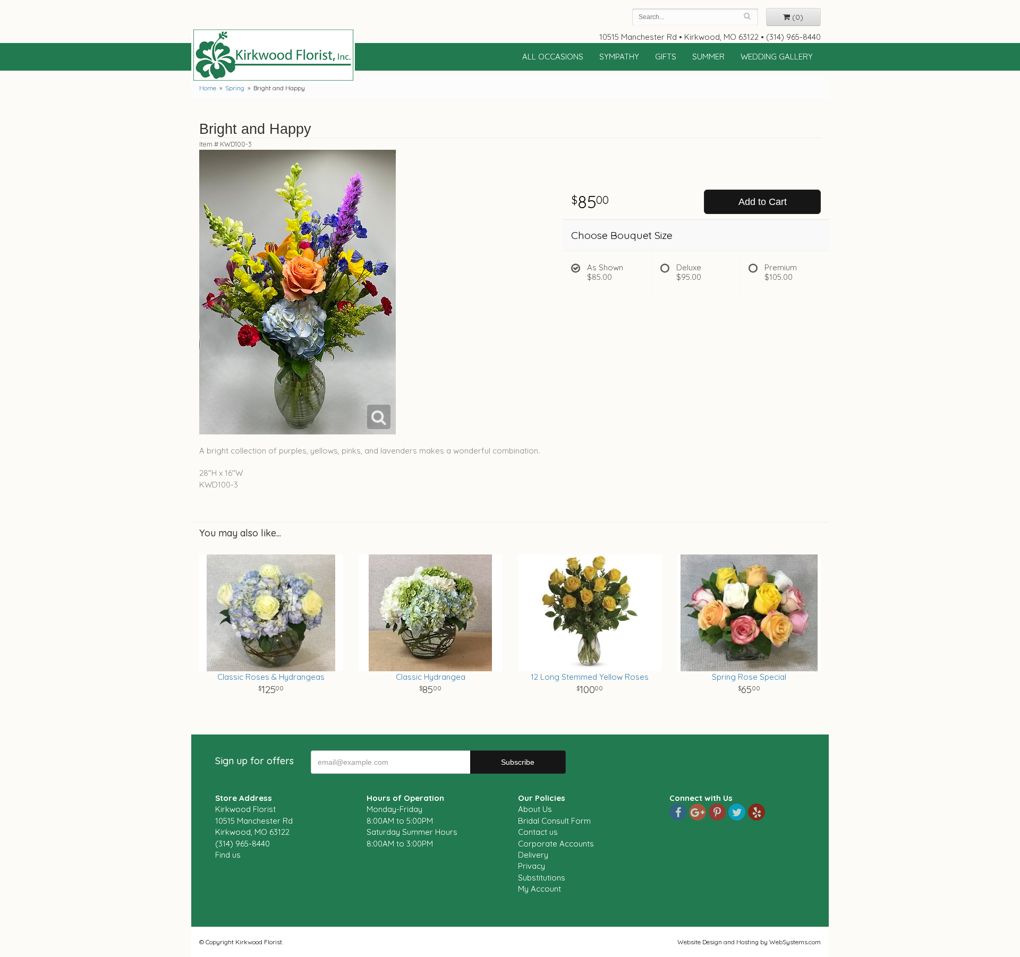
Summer (708, 57)
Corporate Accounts (556, 844)
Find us (228, 855)
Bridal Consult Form (554, 821)
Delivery (533, 855)
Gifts (665, 57)
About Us (535, 809)
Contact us (538, 832)
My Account (539, 889)
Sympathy (619, 57)
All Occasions (552, 57)
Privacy (531, 866)
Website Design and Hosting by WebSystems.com (749, 942)
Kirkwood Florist (273, 55)
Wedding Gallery (777, 57)
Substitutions (541, 878)
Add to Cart (762, 201)
